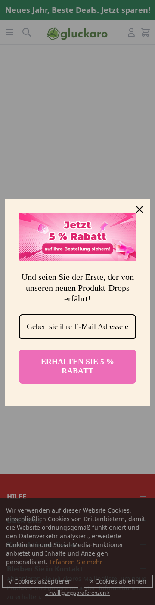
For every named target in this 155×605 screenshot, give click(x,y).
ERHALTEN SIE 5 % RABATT (77, 366)
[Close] (139, 209)
